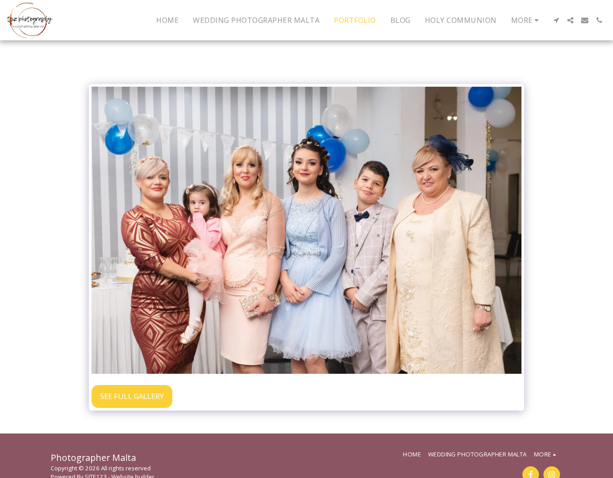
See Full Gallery (132, 396)
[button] (556, 20)
